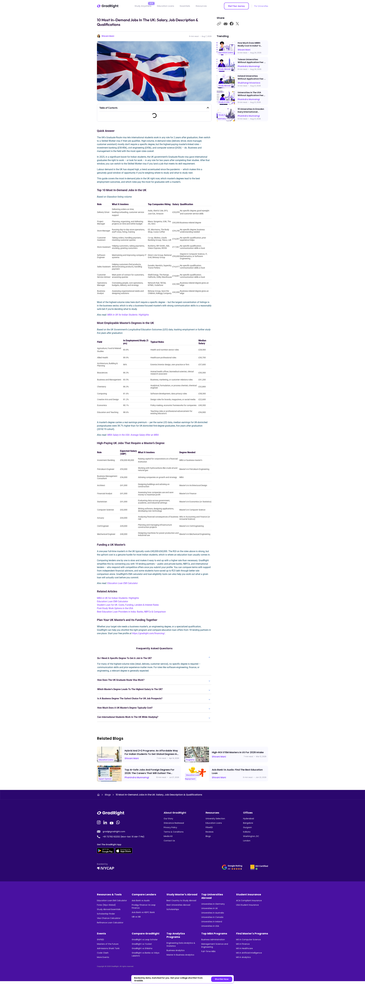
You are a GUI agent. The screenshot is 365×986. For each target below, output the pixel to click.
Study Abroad (224, 69)
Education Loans (165, 6)
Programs (190, 759)
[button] (208, 107)
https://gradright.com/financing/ (148, 633)
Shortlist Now (222, 979)
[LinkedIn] (105, 822)
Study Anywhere (143, 6)
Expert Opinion (105, 779)
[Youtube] (112, 822)
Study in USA (224, 102)
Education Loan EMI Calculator (122, 583)
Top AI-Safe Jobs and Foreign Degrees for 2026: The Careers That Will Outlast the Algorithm (149, 773)
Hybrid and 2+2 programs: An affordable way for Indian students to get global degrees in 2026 (151, 754)
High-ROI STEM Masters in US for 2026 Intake (238, 752)
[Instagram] (99, 822)
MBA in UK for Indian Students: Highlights (128, 314)
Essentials (185, 6)
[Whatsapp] (118, 822)
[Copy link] (219, 24)
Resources (201, 6)
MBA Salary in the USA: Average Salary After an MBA (133, 435)
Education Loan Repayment (192, 777)
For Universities (261, 6)
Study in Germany (222, 117)
